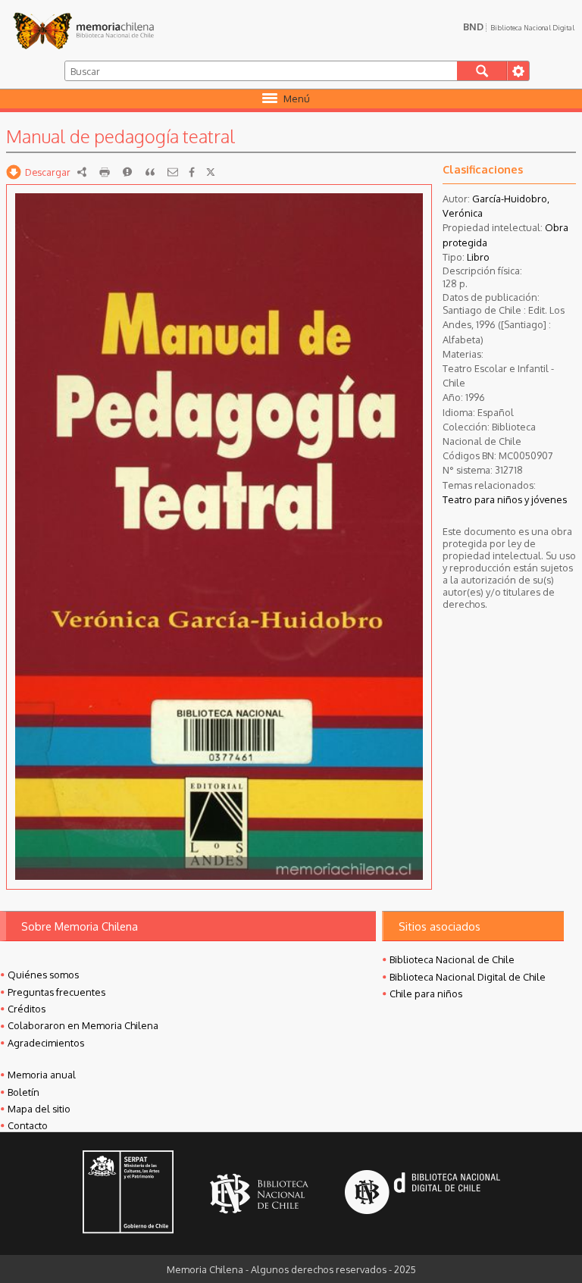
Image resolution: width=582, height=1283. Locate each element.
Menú (296, 98)
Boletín (23, 1092)
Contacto (28, 1125)
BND (518, 26)
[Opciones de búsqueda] (518, 70)
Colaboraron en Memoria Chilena (83, 1025)
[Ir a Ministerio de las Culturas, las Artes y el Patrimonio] (128, 1193)
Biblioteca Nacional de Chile (452, 959)
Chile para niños (426, 993)
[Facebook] (191, 172)
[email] (172, 172)
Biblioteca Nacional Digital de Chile (468, 977)
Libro (478, 257)
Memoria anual (42, 1075)
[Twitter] (210, 172)
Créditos (26, 1009)
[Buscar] (482, 70)
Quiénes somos (43, 975)
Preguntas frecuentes (56, 992)
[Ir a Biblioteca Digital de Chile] (422, 1194)
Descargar (47, 172)
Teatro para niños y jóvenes (505, 499)
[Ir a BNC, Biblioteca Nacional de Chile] (259, 1194)
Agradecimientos (46, 1043)
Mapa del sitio (39, 1109)
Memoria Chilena (83, 30)
